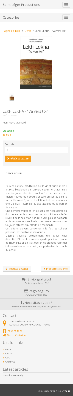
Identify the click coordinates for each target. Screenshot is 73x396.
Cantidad (10, 144)
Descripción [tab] (13, 173)
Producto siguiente (56, 268)
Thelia (66, 390)
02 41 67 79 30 (15, 331)
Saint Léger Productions (21, 4)
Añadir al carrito (19, 158)
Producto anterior (17, 268)
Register (9, 353)
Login (8, 349)
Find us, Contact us (16, 335)
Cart (7, 357)
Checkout (10, 361)
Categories (11, 17)
